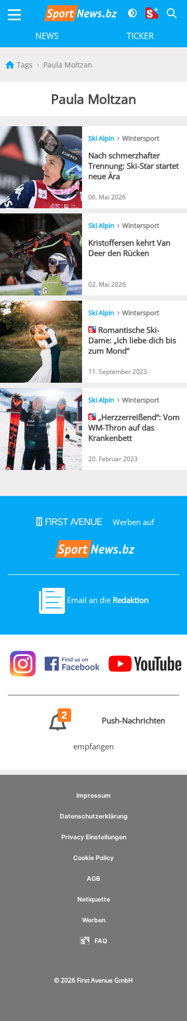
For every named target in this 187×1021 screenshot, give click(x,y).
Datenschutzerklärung (94, 816)
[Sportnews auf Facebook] (73, 662)
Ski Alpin (101, 138)
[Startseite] (11, 65)
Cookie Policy (93, 858)
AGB (93, 878)
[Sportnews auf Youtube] (143, 662)
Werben (93, 920)
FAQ (101, 941)
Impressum (93, 795)
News (47, 36)
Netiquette (93, 899)
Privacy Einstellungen (93, 837)
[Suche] (167, 14)
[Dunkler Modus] (128, 14)
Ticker (140, 36)
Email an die (107, 600)
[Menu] (14, 14)
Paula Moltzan (67, 65)
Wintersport (140, 138)
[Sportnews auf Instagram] (24, 662)
